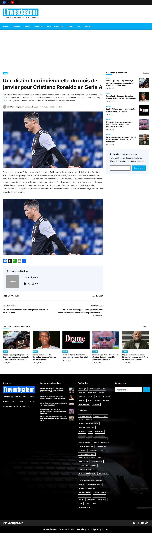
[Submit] (146, 389)
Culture (82, 393)
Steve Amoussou (84, 496)
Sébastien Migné (99, 496)
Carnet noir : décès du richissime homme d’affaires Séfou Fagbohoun (121, 97)
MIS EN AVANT (96, 477)
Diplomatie (92, 393)
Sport (5, 73)
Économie (96, 404)
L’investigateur (17, 107)
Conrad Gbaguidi (84, 443)
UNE (87, 503)
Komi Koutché (83, 461)
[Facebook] (4, 2)
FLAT (106, 529)
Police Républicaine (94, 484)
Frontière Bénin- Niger (86, 454)
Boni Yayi (82, 435)
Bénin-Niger (100, 435)
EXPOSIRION (82, 450)
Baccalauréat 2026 (85, 420)
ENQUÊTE (82, 396)
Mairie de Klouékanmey (87, 473)
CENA (89, 439)
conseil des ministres (101, 443)
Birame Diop (99, 431)
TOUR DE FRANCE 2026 (102, 400)
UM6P (80, 503)
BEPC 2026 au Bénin (85, 431)
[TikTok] (16, 2)
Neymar (81, 484)
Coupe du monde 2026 (86, 446)
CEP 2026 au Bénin (100, 439)
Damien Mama (101, 446)
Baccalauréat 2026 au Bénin (88, 423)
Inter (90, 396)
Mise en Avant (103, 473)
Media (98, 396)
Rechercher (138, 168)
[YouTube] (12, 2)
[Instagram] (32, 283)
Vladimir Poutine (85, 507)
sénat (81, 500)
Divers (108, 78)
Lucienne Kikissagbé (86, 469)
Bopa (90, 435)
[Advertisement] (76, 49)
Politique (106, 396)
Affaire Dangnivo (85, 416)
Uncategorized (84, 404)
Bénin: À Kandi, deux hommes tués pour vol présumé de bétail (120, 110)
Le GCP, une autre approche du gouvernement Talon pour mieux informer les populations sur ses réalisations (80, 312)
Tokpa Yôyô (102, 500)
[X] (8, 2)
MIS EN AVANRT (84, 477)
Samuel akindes (100, 492)
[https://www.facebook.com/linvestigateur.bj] (134, 523)
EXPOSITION (13, 295)
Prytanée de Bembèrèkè (87, 488)
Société (108, 106)
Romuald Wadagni (85, 492)
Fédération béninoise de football (90, 458)
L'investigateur (13, 523)
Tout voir (146, 73)
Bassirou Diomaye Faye (86, 427)
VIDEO (94, 503)
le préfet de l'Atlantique (87, 465)
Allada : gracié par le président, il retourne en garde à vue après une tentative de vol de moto (120, 83)
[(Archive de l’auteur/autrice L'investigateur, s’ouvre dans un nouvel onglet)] (4, 108)
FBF (102, 450)
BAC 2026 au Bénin (101, 416)
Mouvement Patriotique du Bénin (90, 481)
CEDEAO (81, 439)
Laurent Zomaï (97, 461)
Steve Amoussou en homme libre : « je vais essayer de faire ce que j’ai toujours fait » (121, 139)
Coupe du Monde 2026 (97, 389)
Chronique (82, 389)
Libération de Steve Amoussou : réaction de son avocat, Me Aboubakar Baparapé (119, 124)
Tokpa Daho (91, 500)
